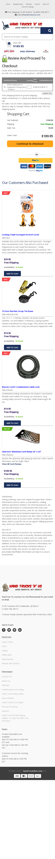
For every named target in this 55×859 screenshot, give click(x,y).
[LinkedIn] (20, 630)
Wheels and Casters (11, 663)
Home (8, 4)
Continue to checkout (30, 143)
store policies (8, 698)
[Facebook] (4, 630)
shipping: (10, 124)
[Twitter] (9, 630)
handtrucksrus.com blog (13, 689)
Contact (37, 4)
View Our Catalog (27, 7)
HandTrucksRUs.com (32, 771)
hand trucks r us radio (12, 702)
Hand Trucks (7, 642)
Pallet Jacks (7, 654)
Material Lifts (7, 659)
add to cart (12, 273)
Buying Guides (18, 4)
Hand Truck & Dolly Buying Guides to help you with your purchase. (15, 718)
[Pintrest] (14, 630)
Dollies (5, 650)
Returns (5, 711)
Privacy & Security (10, 706)
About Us (46, 4)
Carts (4, 646)
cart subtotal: (12, 120)
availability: (9, 267)
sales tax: (11, 128)
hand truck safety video (13, 693)
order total (12, 135)
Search (45, 30)
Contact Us (7, 676)
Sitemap (29, 4)
